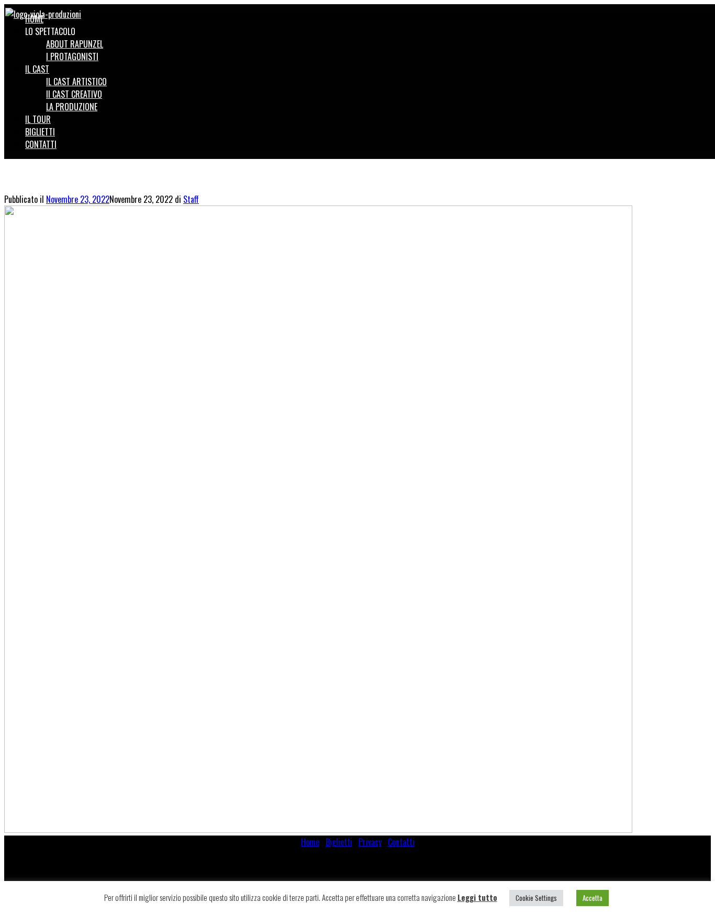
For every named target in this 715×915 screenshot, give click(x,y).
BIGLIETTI (40, 131)
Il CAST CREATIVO (74, 94)
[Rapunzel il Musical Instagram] (704, 11)
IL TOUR (38, 119)
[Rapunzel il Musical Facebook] (692, 11)
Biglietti (339, 842)
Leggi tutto (477, 897)
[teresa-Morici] (318, 829)
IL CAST (37, 69)
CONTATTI (41, 144)
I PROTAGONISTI (72, 56)
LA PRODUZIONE (71, 106)
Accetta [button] (592, 898)
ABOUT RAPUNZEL (74, 44)
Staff (191, 199)
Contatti (401, 842)
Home (310, 842)
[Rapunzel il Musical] (43, 13)
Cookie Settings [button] (536, 898)
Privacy (370, 842)
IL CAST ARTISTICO (76, 81)
